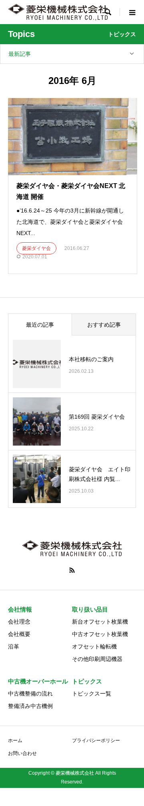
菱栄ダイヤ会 (36, 248)
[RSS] (72, 570)
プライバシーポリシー (96, 740)
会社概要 (19, 634)
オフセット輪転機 (94, 646)
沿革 (13, 646)
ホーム (15, 740)
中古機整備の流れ (30, 693)
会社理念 (19, 621)
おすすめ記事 (104, 324)
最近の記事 (40, 324)
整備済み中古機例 (30, 706)
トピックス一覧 (91, 693)
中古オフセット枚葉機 (100, 634)
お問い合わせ (22, 753)
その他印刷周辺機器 (97, 659)
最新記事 (19, 54)
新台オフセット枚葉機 (100, 621)
